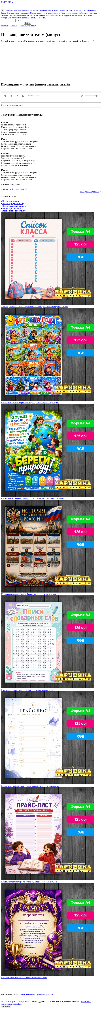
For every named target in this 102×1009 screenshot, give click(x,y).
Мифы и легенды (17, 15)
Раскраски (70, 10)
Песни (78, 10)
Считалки (48, 13)
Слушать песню (16, 105)
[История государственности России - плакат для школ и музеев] (47, 592)
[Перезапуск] (5, 96)
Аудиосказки (59, 10)
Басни (4, 13)
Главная (4, 26)
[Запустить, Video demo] (17, 96)
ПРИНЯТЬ (6, 1007)
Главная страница (13, 10)
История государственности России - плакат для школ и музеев (30, 594)
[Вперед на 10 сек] (23, 96)
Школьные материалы (35, 15)
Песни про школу (28, 26)
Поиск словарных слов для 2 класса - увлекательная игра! (27, 690)
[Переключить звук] (81, 96)
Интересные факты (54, 15)
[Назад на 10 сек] (11, 96)
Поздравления (75, 15)
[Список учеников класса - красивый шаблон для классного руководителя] (47, 304)
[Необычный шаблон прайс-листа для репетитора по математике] (47, 783)
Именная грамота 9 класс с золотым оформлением (24, 977)
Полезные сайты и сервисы (33, 18)
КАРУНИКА (7, 2)
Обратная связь (27, 994)
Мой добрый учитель (89, 192)
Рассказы (92, 10)
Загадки (56, 13)
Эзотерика (16, 18)
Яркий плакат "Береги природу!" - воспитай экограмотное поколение (32, 498)
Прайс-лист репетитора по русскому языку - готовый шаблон (29, 882)
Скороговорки (36, 13)
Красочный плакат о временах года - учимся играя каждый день (30, 402)
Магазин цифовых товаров (33, 10)
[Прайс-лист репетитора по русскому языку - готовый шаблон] (47, 879)
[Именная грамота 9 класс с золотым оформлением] (47, 975)
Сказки (49, 10)
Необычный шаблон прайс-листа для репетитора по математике (30, 786)
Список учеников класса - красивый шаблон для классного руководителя (34, 306)
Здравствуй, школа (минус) (15, 189)
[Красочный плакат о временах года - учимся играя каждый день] (47, 400)
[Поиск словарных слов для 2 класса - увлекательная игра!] (47, 688)
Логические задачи (69, 13)
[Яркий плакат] (47, 496)
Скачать (4, 105)
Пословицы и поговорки (18, 13)
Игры (66, 15)
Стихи (85, 10)
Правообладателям (44, 994)
